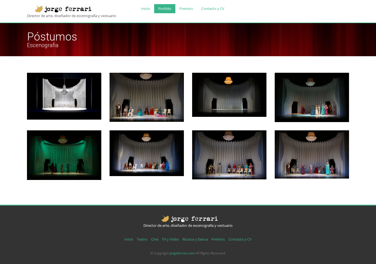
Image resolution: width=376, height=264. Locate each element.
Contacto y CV (212, 8)
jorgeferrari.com (182, 253)
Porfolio (164, 8)
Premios (186, 8)
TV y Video (170, 239)
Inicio (145, 8)
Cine (154, 239)
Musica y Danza (195, 239)
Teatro (142, 239)
